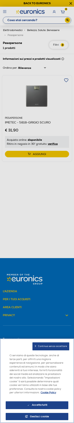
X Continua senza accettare (51, 346)
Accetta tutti (39, 404)
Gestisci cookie (39, 416)
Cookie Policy (48, 392)
